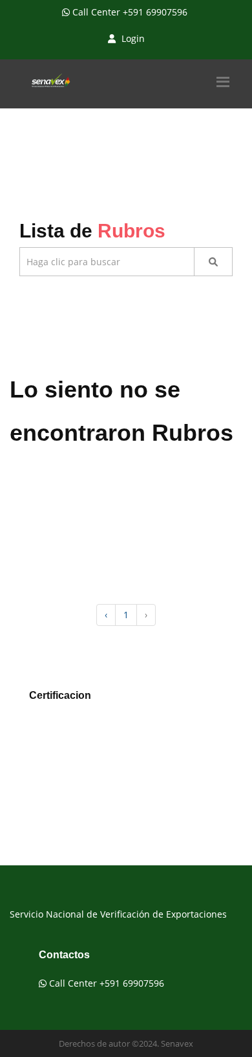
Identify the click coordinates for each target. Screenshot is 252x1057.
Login (132, 38)
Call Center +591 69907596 (128, 12)
